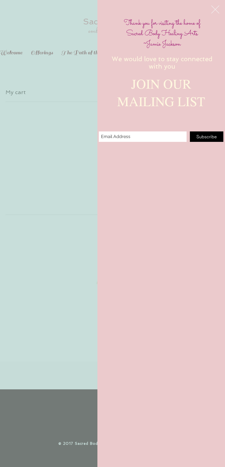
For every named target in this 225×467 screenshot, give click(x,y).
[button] (215, 9)
